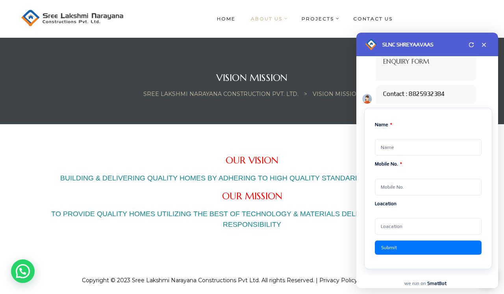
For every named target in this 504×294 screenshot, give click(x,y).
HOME (226, 19)
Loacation (386, 203)
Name (383, 124)
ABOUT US (266, 19)
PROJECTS (318, 19)
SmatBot (437, 283)
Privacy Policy (338, 280)
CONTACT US (373, 19)
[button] (23, 271)
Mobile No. (388, 164)
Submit (389, 247)
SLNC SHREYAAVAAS (408, 44)
